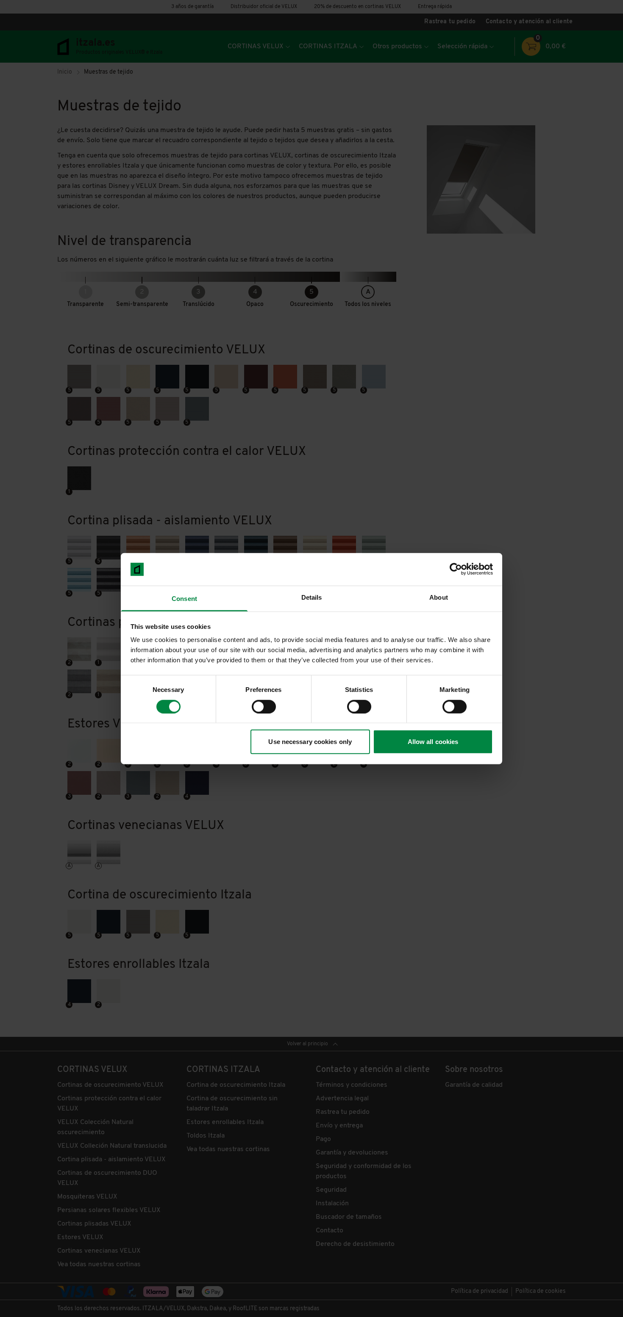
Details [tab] (311, 597)
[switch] (264, 706)
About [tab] (438, 597)
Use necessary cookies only (310, 741)
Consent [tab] (184, 598)
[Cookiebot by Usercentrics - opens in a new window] (456, 569)
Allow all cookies (433, 741)
